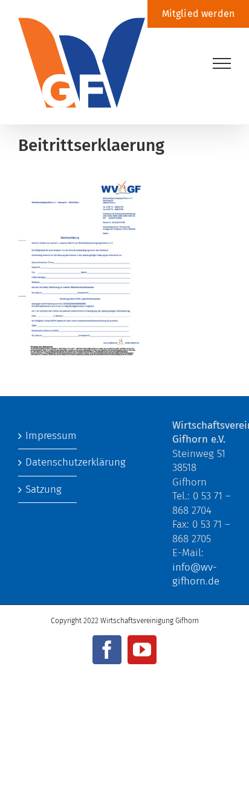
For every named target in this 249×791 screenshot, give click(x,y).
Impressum (48, 435)
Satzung (43, 489)
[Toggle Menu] (222, 63)
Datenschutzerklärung (48, 462)
